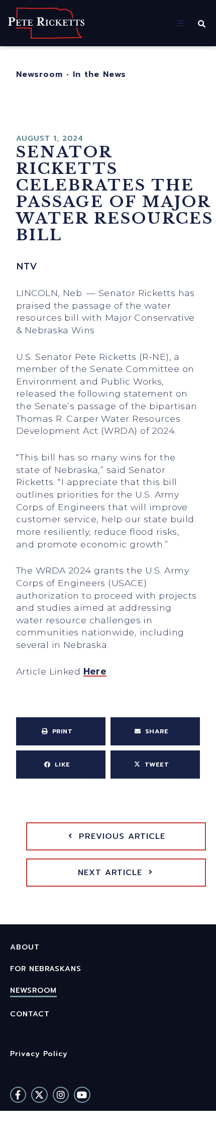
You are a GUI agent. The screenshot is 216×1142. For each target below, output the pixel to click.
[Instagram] (61, 1095)
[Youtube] (82, 1095)
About (25, 947)
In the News (99, 74)
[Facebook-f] (18, 1095)
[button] (181, 23)
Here (95, 671)
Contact (30, 1014)
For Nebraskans (45, 969)
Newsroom (39, 74)
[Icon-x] (39, 1095)
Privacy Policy (39, 1054)
